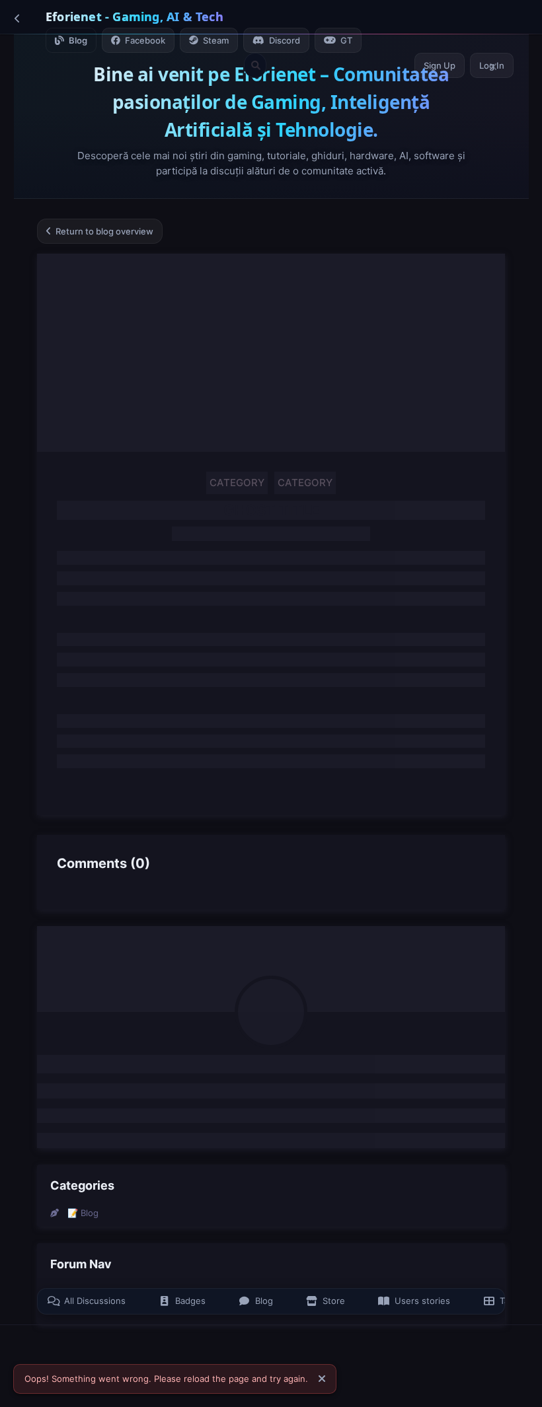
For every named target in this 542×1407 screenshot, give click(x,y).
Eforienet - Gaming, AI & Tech (134, 16)
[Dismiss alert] (322, 1379)
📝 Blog (82, 1213)
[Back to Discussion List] (17, 17)
